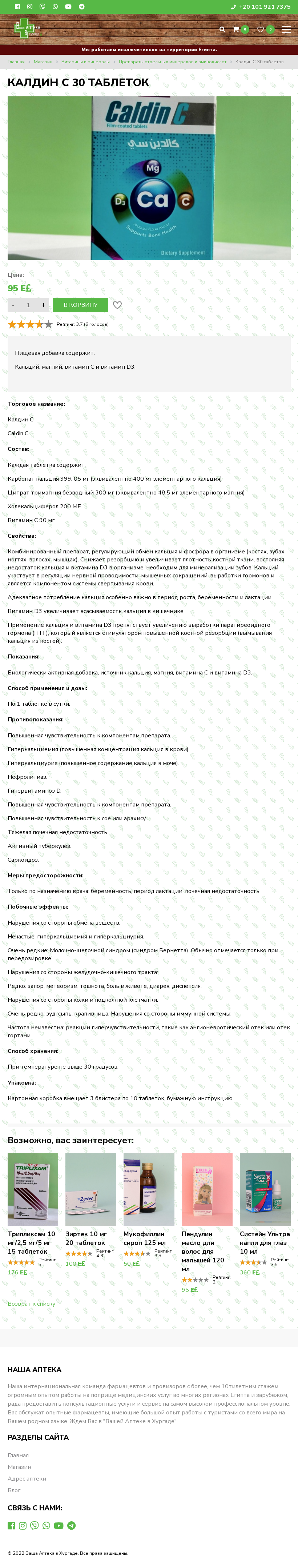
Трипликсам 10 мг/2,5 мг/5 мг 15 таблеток (31, 1243)
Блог (14, 1490)
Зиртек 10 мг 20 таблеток (86, 1238)
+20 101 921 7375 (264, 7)
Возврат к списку (31, 1304)
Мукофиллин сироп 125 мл (145, 1238)
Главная (18, 1455)
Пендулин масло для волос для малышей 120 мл (203, 1251)
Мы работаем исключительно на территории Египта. (149, 50)
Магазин (19, 1467)
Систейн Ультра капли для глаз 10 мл (265, 1243)
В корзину (80, 305)
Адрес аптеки (27, 1479)
